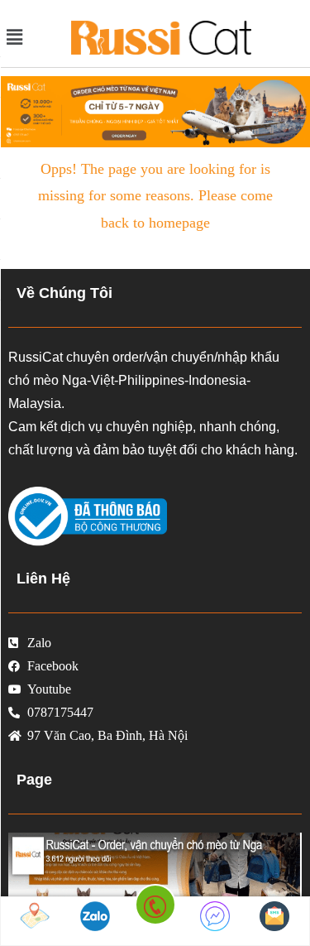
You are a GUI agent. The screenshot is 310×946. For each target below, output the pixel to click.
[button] (23, 37)
